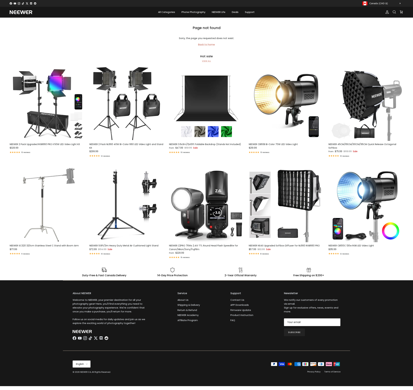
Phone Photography (193, 12)
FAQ (232, 320)
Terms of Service (332, 371)
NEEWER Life (218, 12)
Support (250, 12)
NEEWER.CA (85, 372)
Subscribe (294, 332)
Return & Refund (187, 310)
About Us (182, 300)
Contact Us (237, 300)
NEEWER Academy (188, 315)
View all (206, 61)
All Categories (166, 12)
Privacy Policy (314, 371)
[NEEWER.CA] (21, 12)
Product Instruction (241, 315)
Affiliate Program (187, 320)
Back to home (206, 44)
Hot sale (206, 56)
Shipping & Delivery (188, 305)
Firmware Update (240, 310)
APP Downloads (239, 305)
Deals (235, 12)
